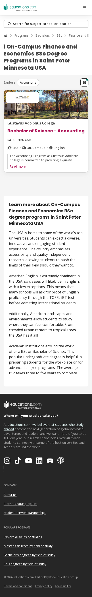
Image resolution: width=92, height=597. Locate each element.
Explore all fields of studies (23, 537)
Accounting (28, 82)
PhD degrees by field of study (25, 564)
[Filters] (84, 82)
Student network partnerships (25, 512)
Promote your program (20, 504)
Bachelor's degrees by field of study (29, 555)
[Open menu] (84, 8)
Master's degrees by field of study (28, 546)
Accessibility (63, 586)
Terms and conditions (18, 586)
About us (10, 495)
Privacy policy (43, 586)
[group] (48, 82)
